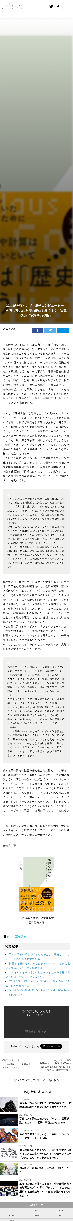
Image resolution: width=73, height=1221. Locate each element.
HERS (36, 1216)
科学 (10, 936)
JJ (12, 1211)
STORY (12, 1216)
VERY (60, 1211)
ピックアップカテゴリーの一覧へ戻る (36, 1080)
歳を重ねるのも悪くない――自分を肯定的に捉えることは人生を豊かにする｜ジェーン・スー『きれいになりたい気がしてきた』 (45, 1153)
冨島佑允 (20, 936)
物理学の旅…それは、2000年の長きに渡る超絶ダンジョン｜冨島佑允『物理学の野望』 (55, 1066)
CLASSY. (36, 1211)
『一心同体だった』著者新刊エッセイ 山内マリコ (17, 1064)
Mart (60, 1216)
